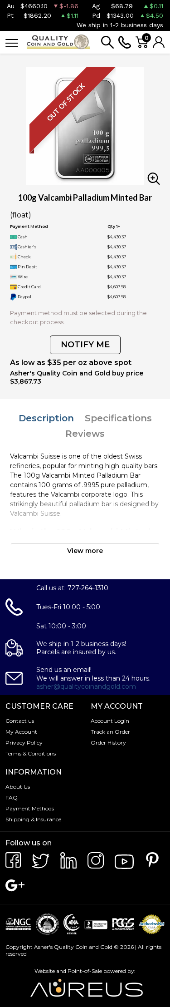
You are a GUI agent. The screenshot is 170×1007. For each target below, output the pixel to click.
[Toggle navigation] (11, 42)
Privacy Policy (24, 742)
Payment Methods (29, 808)
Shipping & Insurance (33, 819)
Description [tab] (46, 418)
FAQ (11, 797)
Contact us (19, 720)
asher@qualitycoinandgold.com (86, 686)
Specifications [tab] (118, 418)
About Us (17, 786)
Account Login (110, 720)
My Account (21, 731)
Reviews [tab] (85, 433)
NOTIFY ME (85, 345)
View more (85, 551)
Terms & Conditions (30, 753)
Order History (108, 742)
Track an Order (110, 731)
